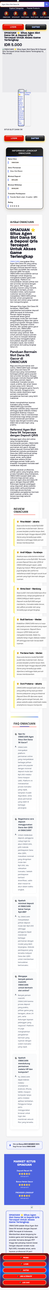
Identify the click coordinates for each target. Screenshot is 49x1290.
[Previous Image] (4, 71)
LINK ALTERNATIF (26, 1276)
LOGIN (13, 27)
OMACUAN (15, 261)
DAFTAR (36, 27)
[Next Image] (45, 71)
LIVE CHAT (26, 1283)
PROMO (26, 1257)
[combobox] (22, 4)
